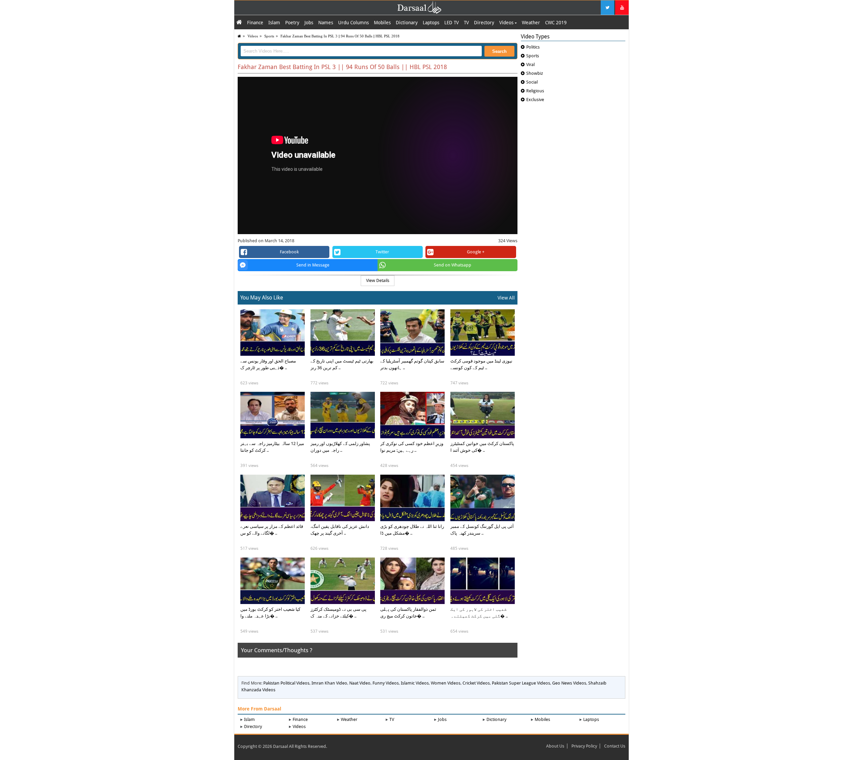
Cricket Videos (476, 683)
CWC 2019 (556, 22)
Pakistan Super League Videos (521, 683)
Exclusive (535, 99)
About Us (555, 746)
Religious (535, 90)
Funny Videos (386, 683)
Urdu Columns (353, 22)
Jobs (308, 22)
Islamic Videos (415, 683)
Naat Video (359, 683)
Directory (484, 22)
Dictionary (407, 22)
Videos (507, 22)
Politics (533, 47)
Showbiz (534, 73)
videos (252, 36)
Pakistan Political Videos (286, 683)
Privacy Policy (584, 746)
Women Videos (445, 683)
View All (506, 297)
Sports (269, 36)
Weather (531, 22)
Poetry (292, 22)
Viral (530, 64)
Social (532, 82)
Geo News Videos (569, 683)
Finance (255, 22)
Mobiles (382, 22)
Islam (274, 22)
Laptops (431, 22)
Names (325, 22)
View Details (377, 280)
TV (466, 22)
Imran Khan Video (329, 683)
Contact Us (614, 746)
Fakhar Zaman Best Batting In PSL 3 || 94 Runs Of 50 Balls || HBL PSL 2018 (339, 36)
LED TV (451, 22)
